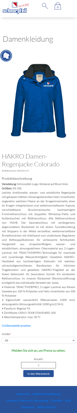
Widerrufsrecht (46, 407)
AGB (68, 400)
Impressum (23, 393)
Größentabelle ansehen (16, 325)
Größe (6, 334)
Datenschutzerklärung (46, 393)
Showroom (28, 407)
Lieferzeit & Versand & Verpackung (27, 400)
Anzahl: (38, 359)
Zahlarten (57, 400)
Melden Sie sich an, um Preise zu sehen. (39, 350)
